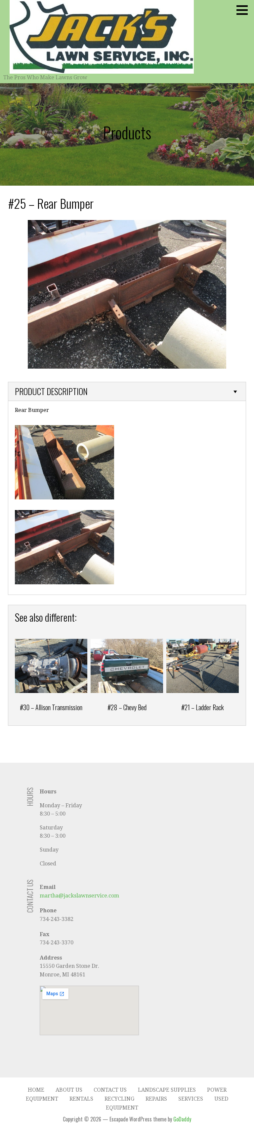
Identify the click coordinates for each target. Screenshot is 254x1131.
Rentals (81, 1099)
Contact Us (110, 1090)
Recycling (119, 1099)
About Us (69, 1090)
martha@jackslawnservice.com (79, 896)
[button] (244, 9)
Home (36, 1090)
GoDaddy (182, 1119)
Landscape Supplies (167, 1090)
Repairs (156, 1099)
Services (190, 1099)
